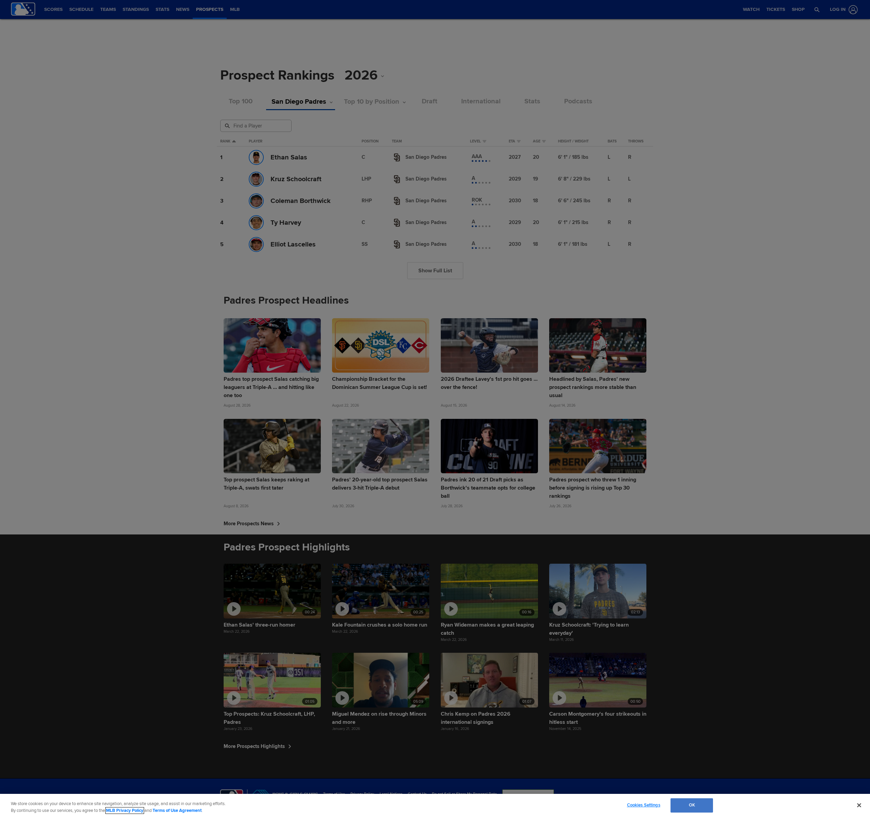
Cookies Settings (643, 805)
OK (692, 805)
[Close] (859, 805)
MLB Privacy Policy (124, 810)
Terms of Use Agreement (177, 810)
